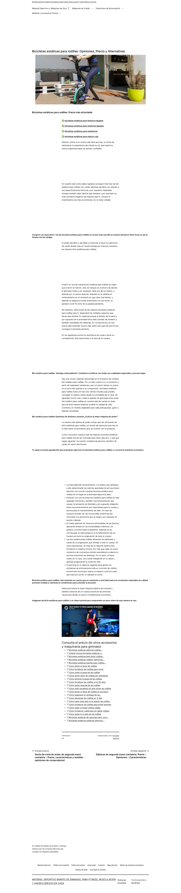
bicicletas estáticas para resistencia (81, 131)
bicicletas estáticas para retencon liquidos (84, 121)
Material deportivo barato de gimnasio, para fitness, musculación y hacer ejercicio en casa (64, 2)
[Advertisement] (90, 32)
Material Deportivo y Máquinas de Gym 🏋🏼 (51, 8)
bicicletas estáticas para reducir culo (81, 136)
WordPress (135, 883)
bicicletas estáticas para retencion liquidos (84, 126)
